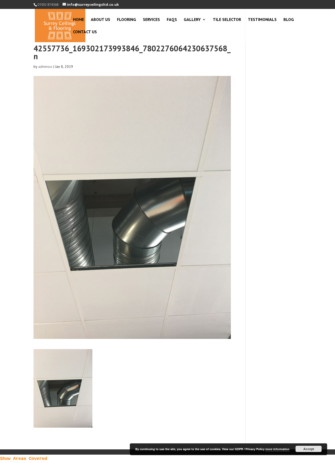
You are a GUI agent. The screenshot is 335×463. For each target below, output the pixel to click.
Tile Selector (227, 20)
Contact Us (85, 32)
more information (277, 449)
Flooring (126, 20)
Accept (308, 449)
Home (78, 20)
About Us (100, 20)
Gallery (192, 20)
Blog (288, 20)
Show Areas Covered (23, 458)
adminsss (45, 66)
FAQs (172, 20)
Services (151, 20)
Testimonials (262, 20)
